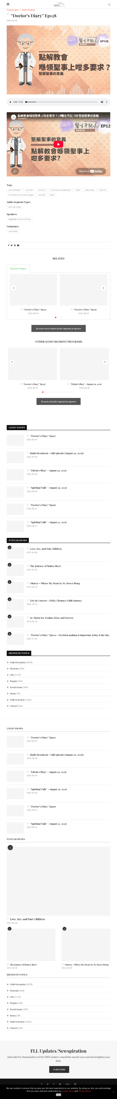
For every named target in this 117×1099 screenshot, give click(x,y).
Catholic (42, 190)
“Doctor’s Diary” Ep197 (34, 309)
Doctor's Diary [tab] (18, 268)
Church (13, 705)
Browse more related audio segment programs (58, 328)
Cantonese (13, 231)
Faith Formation (18, 662)
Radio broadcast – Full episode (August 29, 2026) (56, 453)
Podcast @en (13, 10)
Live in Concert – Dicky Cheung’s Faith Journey (55, 600)
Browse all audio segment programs (58, 401)
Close (58, 1095)
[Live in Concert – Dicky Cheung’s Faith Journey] (15, 604)
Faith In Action (17, 699)
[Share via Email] (18, 245)
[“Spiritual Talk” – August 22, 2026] (15, 526)
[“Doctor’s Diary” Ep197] (33, 290)
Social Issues (16, 687)
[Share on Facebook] (8, 245)
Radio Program (28, 10)
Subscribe (59, 1069)
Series (13, 693)
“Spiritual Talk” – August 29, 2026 (48, 487)
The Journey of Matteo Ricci (45, 566)
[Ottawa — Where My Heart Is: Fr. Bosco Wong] (15, 587)
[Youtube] (60, 1084)
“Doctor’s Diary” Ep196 (85, 309)
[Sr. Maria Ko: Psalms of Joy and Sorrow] (15, 622)
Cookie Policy (68, 1091)
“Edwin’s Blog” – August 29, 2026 (85, 384)
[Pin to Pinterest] (15, 245)
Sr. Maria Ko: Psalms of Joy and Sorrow (51, 617)
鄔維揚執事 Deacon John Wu (20, 219)
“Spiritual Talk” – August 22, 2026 (48, 522)
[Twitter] (47, 1084)
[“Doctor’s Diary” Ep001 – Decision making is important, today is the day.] (15, 639)
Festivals (14, 668)
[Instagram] (54, 1084)
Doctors (29, 190)
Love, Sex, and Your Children (45, 548)
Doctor (41, 195)
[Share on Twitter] (12, 245)
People (13, 681)
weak (52, 195)
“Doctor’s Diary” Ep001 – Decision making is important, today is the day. (69, 635)
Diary (78, 190)
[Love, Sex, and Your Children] (15, 553)
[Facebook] (41, 1084)
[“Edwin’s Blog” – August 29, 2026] (84, 364)
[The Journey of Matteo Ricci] (15, 570)
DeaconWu (89, 190)
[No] (113, 1091)
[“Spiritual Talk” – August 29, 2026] (15, 492)
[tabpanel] (58, 296)
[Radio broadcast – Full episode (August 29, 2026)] (15, 457)
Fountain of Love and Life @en (21, 195)
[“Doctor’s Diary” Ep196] (83, 290)
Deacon (102, 190)
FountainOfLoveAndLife (61, 190)
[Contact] (75, 1084)
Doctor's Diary (15, 207)
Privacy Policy (84, 1091)
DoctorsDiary (15, 190)
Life (12, 674)
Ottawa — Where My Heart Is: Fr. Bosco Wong (54, 583)
